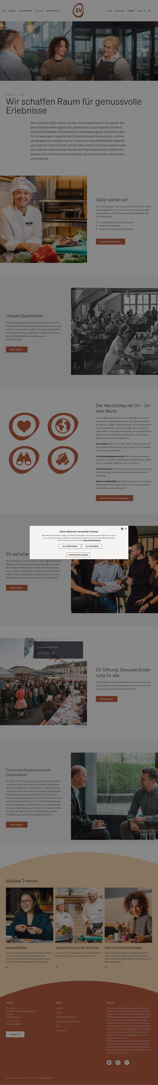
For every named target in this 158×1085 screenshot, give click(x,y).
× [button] (126, 529)
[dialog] (79, 542)
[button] (79, 553)
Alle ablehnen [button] (92, 546)
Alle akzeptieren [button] (70, 546)
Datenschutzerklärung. (92, 540)
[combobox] (122, 529)
